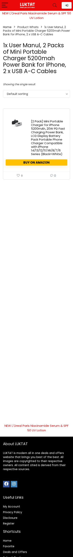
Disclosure (10, 518)
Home (7, 27)
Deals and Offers (15, 552)
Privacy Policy (12, 512)
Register (8, 523)
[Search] (55, 5)
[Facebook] (6, 484)
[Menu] (5, 5)
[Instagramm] (14, 484)
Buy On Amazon (36, 162)
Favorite (8, 546)
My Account (11, 506)
